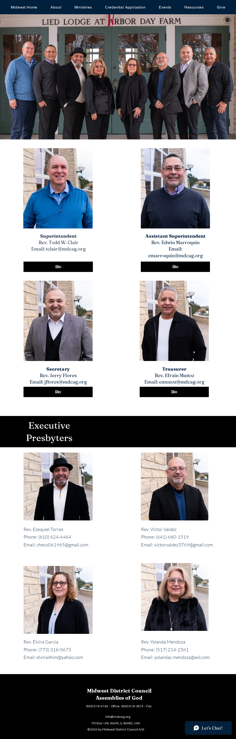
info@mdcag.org (117, 717)
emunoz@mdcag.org (181, 382)
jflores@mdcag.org (65, 382)
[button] (56, 7)
